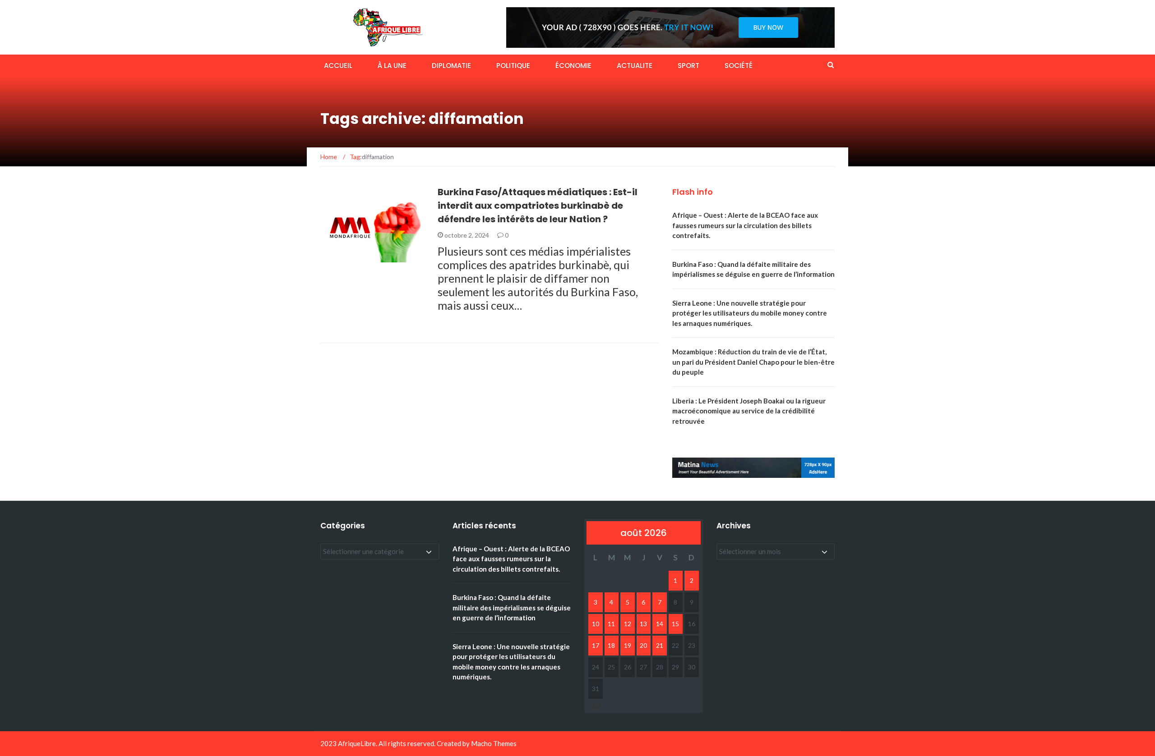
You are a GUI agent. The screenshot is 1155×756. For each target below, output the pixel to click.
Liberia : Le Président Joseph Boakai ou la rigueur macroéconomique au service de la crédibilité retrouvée (749, 411)
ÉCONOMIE (573, 65)
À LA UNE (392, 65)
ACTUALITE (634, 65)
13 (643, 624)
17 (595, 645)
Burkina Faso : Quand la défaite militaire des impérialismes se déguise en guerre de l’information (512, 607)
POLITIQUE (513, 65)
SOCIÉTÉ (739, 65)
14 (659, 624)
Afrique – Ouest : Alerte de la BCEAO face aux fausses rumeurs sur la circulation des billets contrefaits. (745, 225)
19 (627, 645)
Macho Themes (494, 743)
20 (643, 645)
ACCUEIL (338, 65)
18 (611, 645)
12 (627, 624)
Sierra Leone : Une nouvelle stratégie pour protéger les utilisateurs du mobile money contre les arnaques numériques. (749, 313)
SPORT (688, 65)
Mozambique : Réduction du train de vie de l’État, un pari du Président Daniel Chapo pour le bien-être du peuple (753, 362)
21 (659, 645)
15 (675, 624)
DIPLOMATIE (451, 65)
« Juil (594, 705)
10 (595, 624)
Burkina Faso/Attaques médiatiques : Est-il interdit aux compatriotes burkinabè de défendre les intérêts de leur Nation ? (538, 205)
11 (611, 624)
